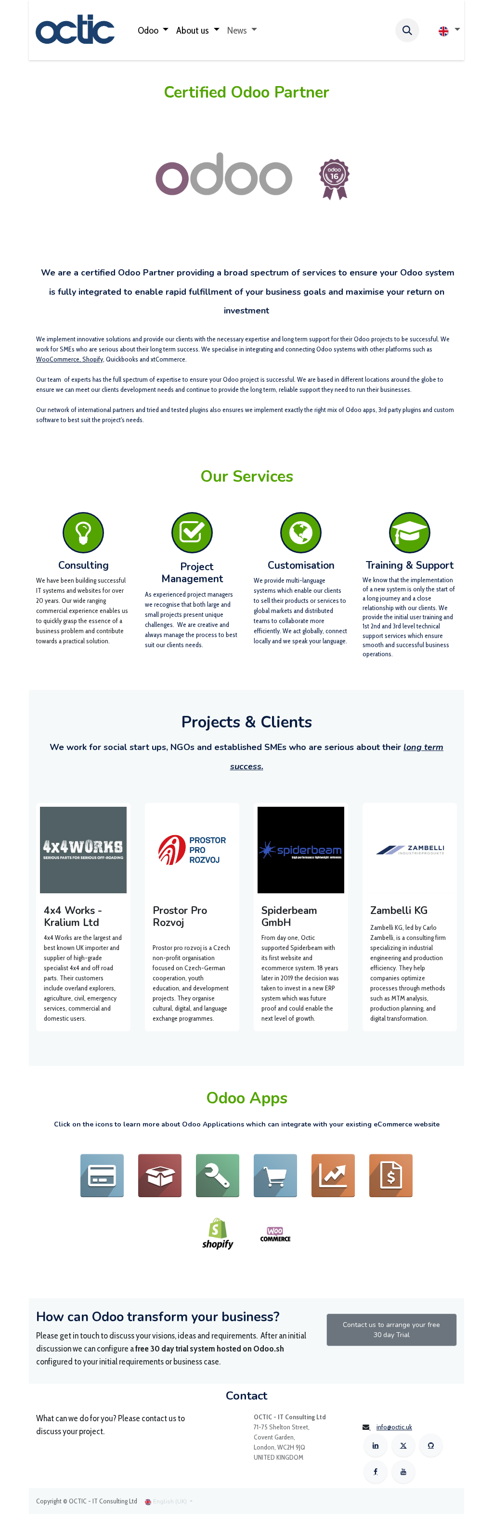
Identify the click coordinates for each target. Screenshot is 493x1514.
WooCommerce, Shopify (69, 359)
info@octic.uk (394, 1427)
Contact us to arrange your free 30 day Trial (391, 1329)
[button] (407, 30)
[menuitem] (153, 30)
